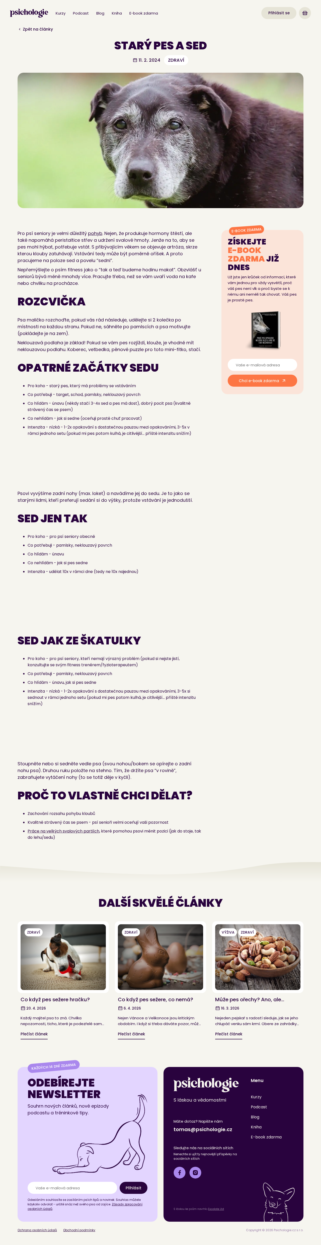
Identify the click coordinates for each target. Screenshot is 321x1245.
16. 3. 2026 (229, 1008)
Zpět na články (37, 29)
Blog (100, 13)
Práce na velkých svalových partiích (63, 831)
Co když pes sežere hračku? (55, 999)
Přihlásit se (279, 13)
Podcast (81, 13)
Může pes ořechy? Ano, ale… (249, 999)
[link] (29, 13)
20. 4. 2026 (35, 1008)
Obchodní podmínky (79, 1230)
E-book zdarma (143, 13)
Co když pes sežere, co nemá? (155, 999)
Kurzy (60, 13)
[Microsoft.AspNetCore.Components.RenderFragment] (305, 13)
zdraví (176, 60)
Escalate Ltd (216, 1209)
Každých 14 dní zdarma (53, 1066)
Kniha (117, 13)
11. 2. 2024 (148, 60)
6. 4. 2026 (132, 1008)
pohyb (95, 233)
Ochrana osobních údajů (37, 1230)
